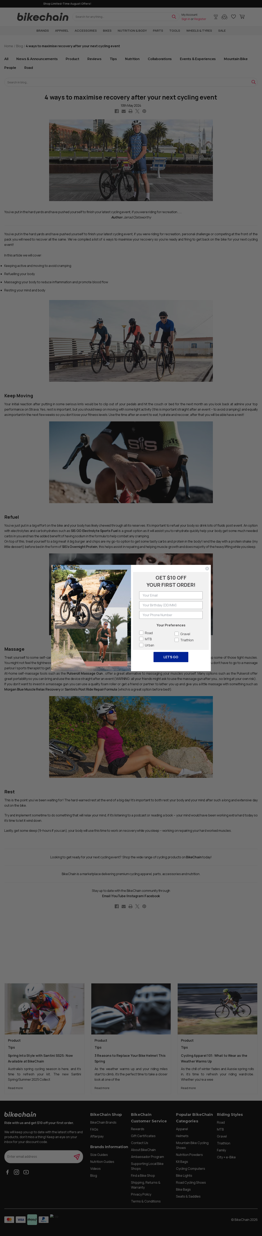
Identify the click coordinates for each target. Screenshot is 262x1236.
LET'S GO (171, 657)
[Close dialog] (207, 568)
